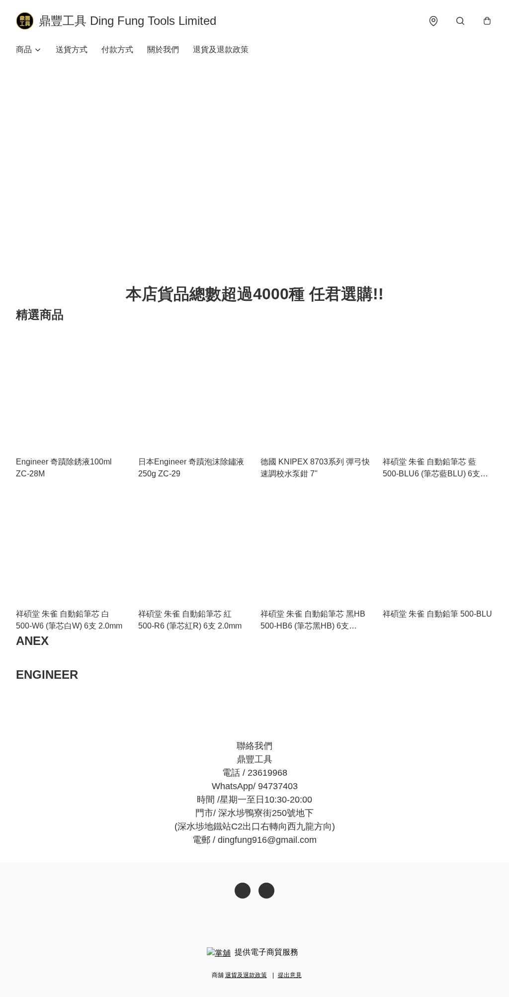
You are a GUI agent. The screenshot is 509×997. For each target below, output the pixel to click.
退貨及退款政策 (221, 49)
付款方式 (117, 49)
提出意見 (290, 975)
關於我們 (163, 49)
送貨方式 (71, 49)
